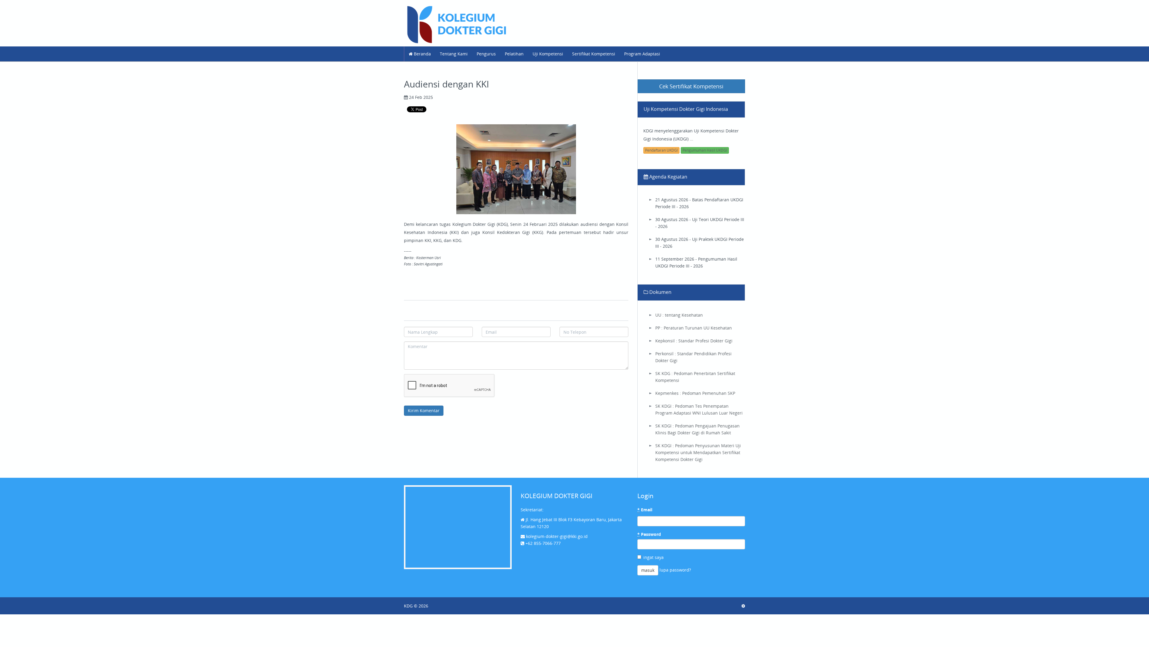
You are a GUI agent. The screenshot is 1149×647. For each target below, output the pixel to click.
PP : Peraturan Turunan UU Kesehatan (693, 328)
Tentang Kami (454, 54)
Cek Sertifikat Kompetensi (691, 86)
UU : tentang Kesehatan (679, 315)
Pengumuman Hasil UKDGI (705, 150)
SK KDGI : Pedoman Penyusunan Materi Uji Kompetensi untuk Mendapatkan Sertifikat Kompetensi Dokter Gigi (698, 452)
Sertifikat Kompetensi (593, 54)
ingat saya (653, 557)
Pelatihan (514, 54)
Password (649, 534)
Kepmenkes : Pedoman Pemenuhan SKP (695, 393)
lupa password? (675, 570)
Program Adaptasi (642, 54)
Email (644, 510)
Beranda (422, 54)
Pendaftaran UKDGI (661, 150)
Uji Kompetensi (548, 54)
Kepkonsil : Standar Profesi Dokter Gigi (693, 341)
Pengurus (486, 54)
